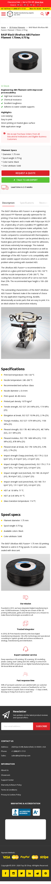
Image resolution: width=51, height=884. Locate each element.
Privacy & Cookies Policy (11, 794)
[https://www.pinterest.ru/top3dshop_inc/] (45, 873)
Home (3, 27)
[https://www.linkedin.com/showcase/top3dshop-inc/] (29, 873)
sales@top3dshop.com (20, 755)
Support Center (7, 780)
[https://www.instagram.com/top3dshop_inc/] (13, 873)
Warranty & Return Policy (11, 785)
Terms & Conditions (9, 790)
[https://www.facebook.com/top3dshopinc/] (5, 873)
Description (8, 202)
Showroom (5, 775)
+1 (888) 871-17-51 (18, 8)
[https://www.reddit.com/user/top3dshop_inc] (37, 873)
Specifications (27, 202)
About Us (5, 770)
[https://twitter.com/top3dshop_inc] (21, 873)
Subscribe (41, 726)
